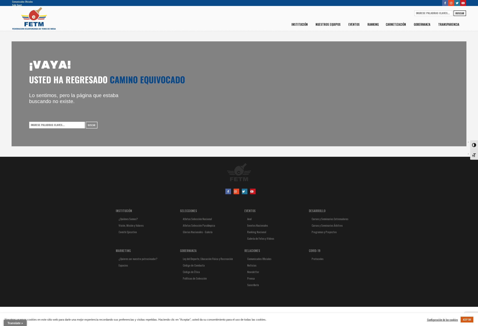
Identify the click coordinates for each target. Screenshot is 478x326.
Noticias (15, 8)
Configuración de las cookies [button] (442, 320)
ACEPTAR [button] (467, 319)
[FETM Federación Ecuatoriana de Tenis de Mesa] (239, 172)
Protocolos (317, 259)
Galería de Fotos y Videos (260, 238)
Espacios (123, 265)
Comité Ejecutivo (128, 232)
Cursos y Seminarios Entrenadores (330, 219)
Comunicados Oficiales (22, 1)
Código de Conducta (194, 265)
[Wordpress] (457, 3)
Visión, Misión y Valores (131, 225)
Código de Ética (191, 272)
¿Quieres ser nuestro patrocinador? (138, 259)
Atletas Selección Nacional (197, 219)
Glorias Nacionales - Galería (197, 232)
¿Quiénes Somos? (128, 219)
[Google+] (451, 3)
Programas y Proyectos (324, 232)
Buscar (459, 13)
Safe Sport (17, 5)
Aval (249, 219)
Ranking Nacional (256, 232)
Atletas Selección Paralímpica (199, 225)
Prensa (251, 278)
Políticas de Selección (195, 278)
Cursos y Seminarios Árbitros (327, 225)
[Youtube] (463, 3)
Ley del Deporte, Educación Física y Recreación (208, 259)
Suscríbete (253, 285)
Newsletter (253, 272)
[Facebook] (445, 3)
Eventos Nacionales (257, 225)
